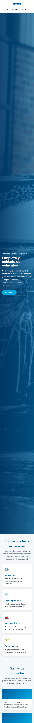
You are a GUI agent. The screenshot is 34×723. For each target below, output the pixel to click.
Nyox (8, 9)
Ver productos (9, 292)
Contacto (24, 9)
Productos (15, 9)
